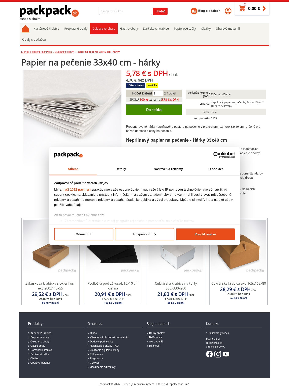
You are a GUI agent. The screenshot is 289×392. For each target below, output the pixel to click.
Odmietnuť (84, 234)
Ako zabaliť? (156, 341)
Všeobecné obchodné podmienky (109, 337)
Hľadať (160, 11)
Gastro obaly (129, 28)
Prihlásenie (96, 354)
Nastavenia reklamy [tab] (168, 169)
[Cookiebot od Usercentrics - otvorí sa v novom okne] (216, 155)
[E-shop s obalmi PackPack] (25, 28)
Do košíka (154, 109)
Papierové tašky (185, 28)
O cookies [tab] (215, 169)
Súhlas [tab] (73, 169)
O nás (93, 333)
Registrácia (96, 358)
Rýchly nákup (50, 296)
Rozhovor (154, 345)
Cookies (94, 362)
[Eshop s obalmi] (49, 11)
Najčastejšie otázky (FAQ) (104, 345)
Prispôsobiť (142, 234)
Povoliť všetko (205, 234)
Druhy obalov (157, 333)
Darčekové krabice (156, 28)
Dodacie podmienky (101, 341)
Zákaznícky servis (219, 333)
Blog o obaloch (208, 10)
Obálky (206, 28)
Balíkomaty (155, 337)
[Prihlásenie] (228, 10)
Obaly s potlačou (34, 39)
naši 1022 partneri (76, 189)
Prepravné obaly (75, 28)
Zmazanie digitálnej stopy (104, 350)
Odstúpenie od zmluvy (103, 366)
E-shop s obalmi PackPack (36, 51)
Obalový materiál (228, 28)
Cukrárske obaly (103, 28)
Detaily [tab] (121, 169)
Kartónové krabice (46, 28)
